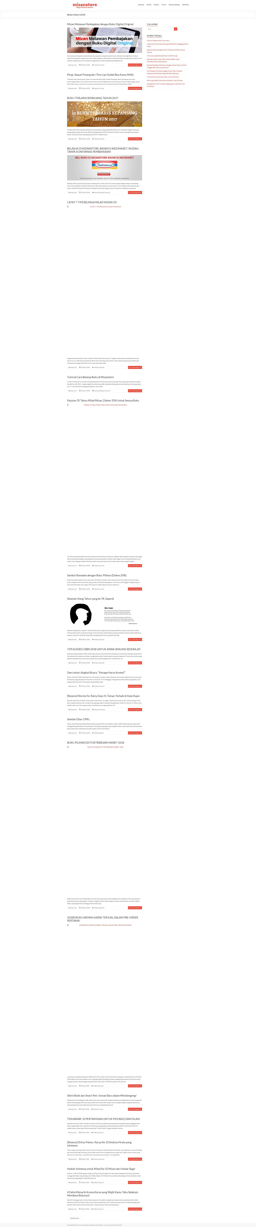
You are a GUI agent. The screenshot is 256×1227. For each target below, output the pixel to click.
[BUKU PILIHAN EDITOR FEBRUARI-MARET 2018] (104, 747)
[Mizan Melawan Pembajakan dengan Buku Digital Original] (104, 28)
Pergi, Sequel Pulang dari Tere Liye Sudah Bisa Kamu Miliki (100, 74)
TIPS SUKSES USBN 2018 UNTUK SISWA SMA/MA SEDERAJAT (104, 649)
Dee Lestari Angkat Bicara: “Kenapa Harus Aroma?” (96, 672)
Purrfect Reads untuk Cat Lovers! (158, 40)
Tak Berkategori (99, 733)
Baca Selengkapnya (135, 65)
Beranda (141, 4)
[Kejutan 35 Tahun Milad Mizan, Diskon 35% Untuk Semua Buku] (104, 405)
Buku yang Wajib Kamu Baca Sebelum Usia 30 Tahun (165, 80)
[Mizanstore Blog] (84, 2)
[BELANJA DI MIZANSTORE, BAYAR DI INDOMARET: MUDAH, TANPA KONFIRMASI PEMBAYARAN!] (104, 156)
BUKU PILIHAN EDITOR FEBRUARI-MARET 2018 (95, 742)
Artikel (148, 4)
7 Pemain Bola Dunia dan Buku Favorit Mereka (163, 77)
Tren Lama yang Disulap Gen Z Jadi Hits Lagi (162, 56)
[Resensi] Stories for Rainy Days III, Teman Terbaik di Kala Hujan (103, 695)
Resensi (156, 4)
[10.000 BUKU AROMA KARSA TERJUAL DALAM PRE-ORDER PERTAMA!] (104, 925)
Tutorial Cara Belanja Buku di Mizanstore (90, 377)
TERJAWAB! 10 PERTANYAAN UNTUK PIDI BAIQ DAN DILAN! (103, 1118)
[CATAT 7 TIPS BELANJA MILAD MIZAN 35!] (104, 207)
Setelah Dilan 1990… (79, 719)
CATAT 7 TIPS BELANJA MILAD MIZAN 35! (92, 202)
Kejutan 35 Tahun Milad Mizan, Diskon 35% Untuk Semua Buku (103, 400)
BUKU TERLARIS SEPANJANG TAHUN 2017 (92, 98)
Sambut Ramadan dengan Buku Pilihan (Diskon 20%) (96, 575)
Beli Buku (185, 4)
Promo (164, 4)
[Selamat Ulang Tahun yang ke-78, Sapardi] (104, 603)
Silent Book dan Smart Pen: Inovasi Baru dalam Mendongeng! (101, 1095)
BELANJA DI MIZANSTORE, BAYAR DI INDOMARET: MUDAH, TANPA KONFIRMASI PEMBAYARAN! (103, 150)
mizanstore (73, 65)
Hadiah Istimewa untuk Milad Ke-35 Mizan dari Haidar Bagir (101, 1168)
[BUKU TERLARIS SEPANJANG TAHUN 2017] (104, 102)
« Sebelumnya (74, 1218)
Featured (101, 65)
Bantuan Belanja (174, 4)
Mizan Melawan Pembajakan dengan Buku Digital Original (100, 24)
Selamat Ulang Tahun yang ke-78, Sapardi (90, 598)
